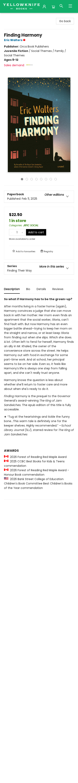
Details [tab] (41, 289)
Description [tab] (12, 289)
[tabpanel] (39, 398)
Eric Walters (13, 40)
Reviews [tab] (57, 289)
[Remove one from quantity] (11, 232)
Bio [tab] (28, 289)
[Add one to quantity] (22, 232)
